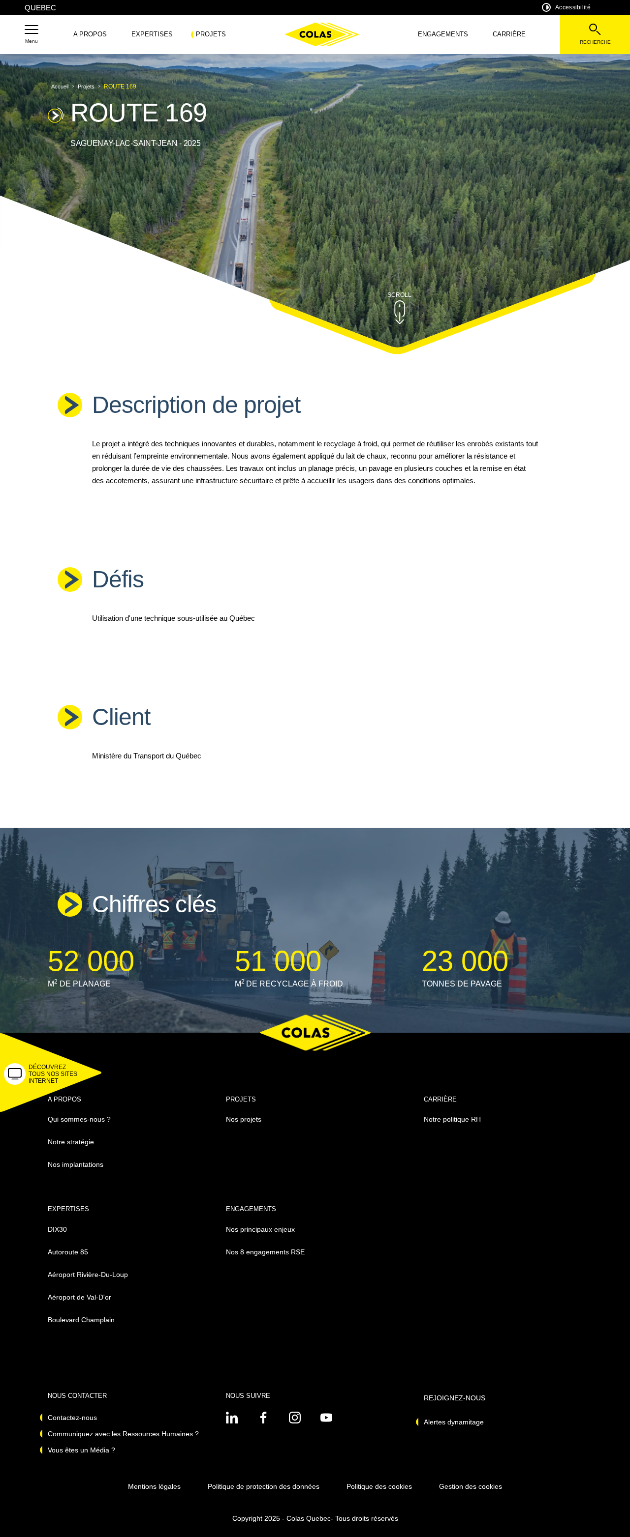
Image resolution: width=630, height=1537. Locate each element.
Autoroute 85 (68, 1252)
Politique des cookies (379, 1486)
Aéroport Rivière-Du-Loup (88, 1274)
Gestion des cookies (470, 1486)
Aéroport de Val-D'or (79, 1297)
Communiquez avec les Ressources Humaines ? (123, 1434)
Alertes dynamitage (454, 1422)
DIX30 (57, 1229)
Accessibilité (573, 7)
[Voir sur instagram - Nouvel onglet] (295, 1417)
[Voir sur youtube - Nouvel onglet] (326, 1417)
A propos (90, 34)
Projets (211, 34)
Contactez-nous (72, 1417)
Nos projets (243, 1119)
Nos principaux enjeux (260, 1229)
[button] (31, 34)
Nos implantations (75, 1164)
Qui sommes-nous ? (79, 1119)
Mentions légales (154, 1486)
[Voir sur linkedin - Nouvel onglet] (232, 1417)
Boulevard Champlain (81, 1320)
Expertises (152, 34)
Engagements (443, 34)
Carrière (509, 34)
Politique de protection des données (263, 1486)
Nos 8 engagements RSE (265, 1252)
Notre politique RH (452, 1119)
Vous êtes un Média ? (81, 1450)
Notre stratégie (71, 1142)
